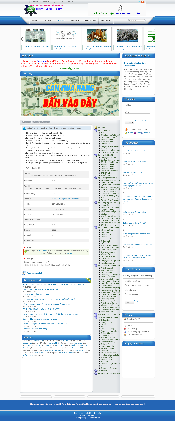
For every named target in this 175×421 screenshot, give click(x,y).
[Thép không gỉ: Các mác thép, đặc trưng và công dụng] (127, 42)
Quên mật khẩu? (140, 121)
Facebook (147, 132)
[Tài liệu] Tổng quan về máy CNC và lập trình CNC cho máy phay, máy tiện (50, 314)
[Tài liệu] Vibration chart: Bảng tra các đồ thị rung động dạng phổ (46, 304)
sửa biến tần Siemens (53, 350)
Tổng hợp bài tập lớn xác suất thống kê (137, 245)
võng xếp (59, 345)
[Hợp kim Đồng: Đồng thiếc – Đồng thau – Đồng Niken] (97, 42)
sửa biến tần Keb (81, 350)
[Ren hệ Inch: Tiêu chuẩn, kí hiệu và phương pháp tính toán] (66, 42)
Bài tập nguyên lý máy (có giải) (134, 223)
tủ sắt (73, 345)
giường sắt (78, 343)
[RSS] (142, 3)
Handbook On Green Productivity (35, 329)
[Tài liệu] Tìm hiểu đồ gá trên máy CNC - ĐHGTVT (41, 309)
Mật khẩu (128, 112)
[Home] (43, 16)
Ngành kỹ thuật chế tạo (70, 199)
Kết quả (136, 301)
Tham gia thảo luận (35, 273)
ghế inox (48, 345)
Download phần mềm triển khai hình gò (37, 294)
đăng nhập (43, 251)
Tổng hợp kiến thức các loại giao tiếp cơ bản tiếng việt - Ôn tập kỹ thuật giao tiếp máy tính (138, 199)
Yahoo (138, 132)
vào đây (69, 253)
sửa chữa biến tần (39, 348)
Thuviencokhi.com (93, 418)
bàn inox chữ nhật (33, 345)
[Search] (130, 20)
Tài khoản (128, 105)
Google (130, 132)
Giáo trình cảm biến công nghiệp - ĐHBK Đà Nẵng (41, 289)
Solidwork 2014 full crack (132, 172)
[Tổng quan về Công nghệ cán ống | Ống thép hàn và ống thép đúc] (35, 42)
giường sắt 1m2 (53, 343)
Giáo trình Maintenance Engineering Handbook (40, 319)
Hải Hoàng (92, 415)
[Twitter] (138, 3)
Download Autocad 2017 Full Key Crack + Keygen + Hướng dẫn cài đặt (49, 299)
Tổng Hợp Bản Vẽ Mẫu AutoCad (135, 151)
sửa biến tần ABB (75, 348)
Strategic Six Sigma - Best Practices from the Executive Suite (45, 324)
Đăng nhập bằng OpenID (138, 129)
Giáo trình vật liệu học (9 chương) (135, 162)
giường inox (27, 343)
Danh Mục (56, 199)
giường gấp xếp (29, 355)
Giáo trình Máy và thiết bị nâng (134, 212)
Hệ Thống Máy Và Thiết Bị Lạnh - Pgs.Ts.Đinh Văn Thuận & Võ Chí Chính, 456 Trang (54, 284)
